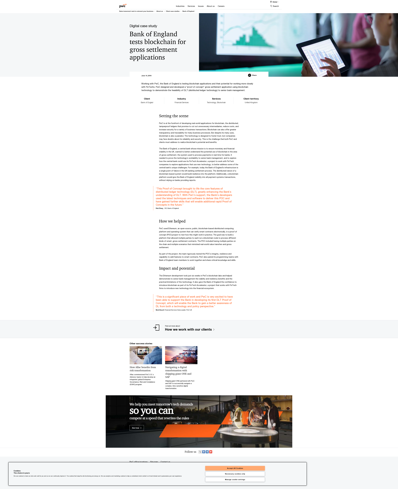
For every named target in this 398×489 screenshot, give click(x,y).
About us (159, 11)
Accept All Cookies (235, 468)
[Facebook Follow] (203, 452)
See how (136, 428)
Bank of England (188, 11)
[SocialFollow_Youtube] (210, 452)
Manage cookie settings (235, 479)
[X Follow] (200, 452)
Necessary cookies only (235, 474)
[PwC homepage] (123, 5)
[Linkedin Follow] (207, 452)
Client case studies (173, 11)
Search (276, 6)
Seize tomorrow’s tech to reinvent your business (136, 11)
